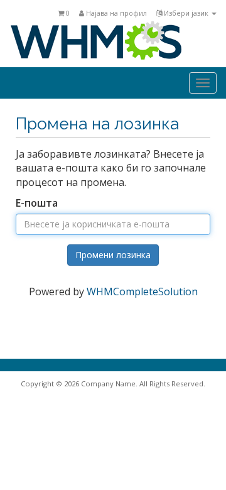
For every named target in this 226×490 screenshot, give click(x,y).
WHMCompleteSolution (142, 291)
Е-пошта (37, 203)
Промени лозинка (113, 255)
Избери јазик (186, 13)
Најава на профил (115, 13)
